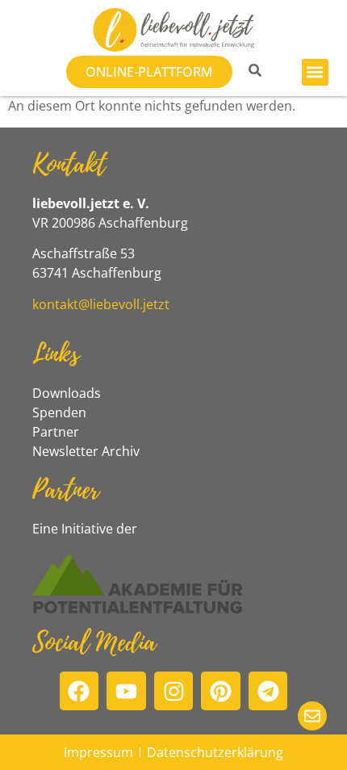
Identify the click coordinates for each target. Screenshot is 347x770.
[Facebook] (79, 691)
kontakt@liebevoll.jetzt (100, 304)
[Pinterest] (220, 691)
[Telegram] (268, 691)
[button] (315, 72)
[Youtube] (126, 691)
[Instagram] (174, 691)
